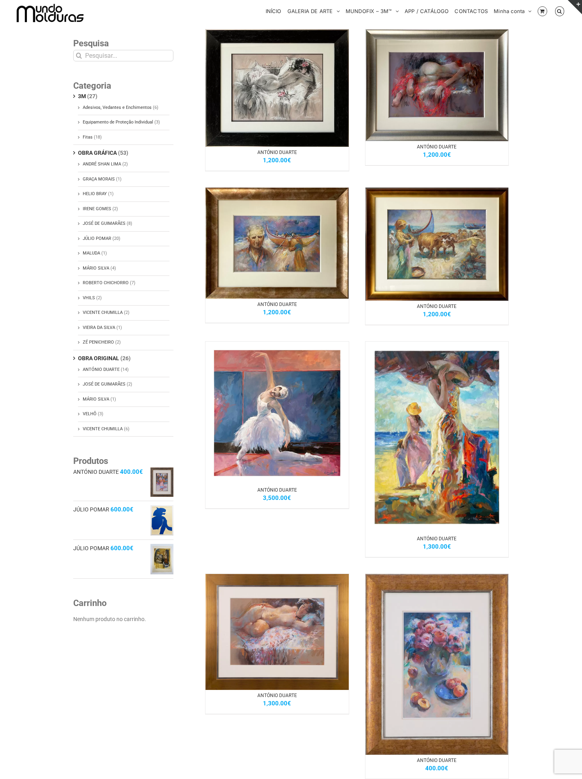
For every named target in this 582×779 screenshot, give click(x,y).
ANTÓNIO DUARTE (277, 152)
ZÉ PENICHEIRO (98, 342)
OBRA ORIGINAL (98, 358)
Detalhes (298, 89)
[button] (559, 10)
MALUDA (91, 253)
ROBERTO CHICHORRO (106, 282)
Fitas (88, 137)
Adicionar (257, 89)
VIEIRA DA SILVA (99, 327)
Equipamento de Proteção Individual (118, 122)
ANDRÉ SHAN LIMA (102, 164)
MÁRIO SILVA (96, 268)
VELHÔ (90, 413)
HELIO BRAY (95, 193)
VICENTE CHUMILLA (103, 312)
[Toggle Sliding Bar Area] (575, 7)
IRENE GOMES (97, 208)
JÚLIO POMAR (97, 238)
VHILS (89, 297)
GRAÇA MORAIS (99, 179)
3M (82, 96)
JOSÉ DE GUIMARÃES (104, 223)
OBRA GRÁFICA (97, 153)
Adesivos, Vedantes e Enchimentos (117, 107)
